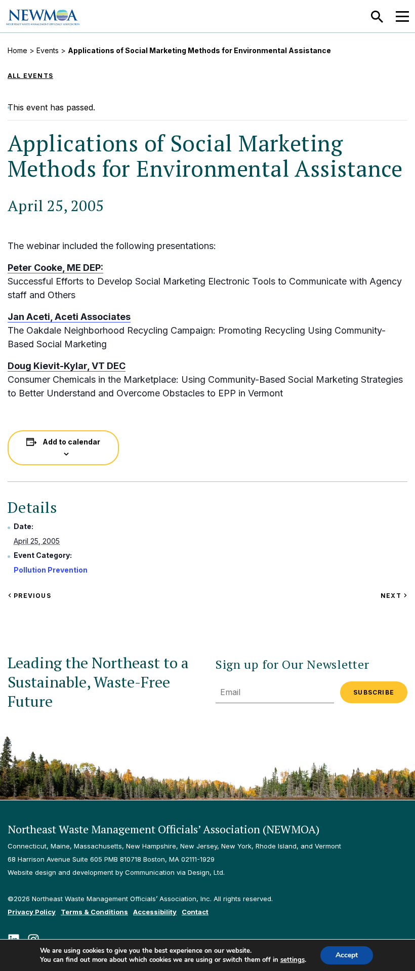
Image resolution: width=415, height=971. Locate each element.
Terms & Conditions (94, 912)
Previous (31, 595)
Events (47, 50)
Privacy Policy (32, 912)
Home (17, 50)
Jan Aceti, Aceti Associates (69, 316)
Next (394, 595)
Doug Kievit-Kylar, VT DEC (67, 365)
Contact (195, 912)
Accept (347, 955)
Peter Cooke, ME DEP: (55, 267)
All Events (30, 75)
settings (292, 959)
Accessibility (155, 912)
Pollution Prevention (51, 569)
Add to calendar (71, 441)
